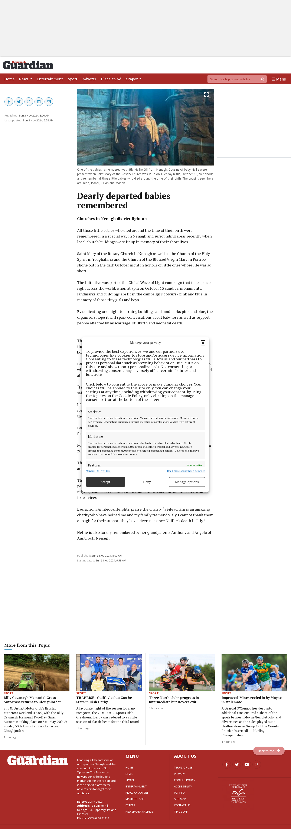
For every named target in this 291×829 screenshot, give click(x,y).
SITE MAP (180, 799)
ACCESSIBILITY (183, 786)
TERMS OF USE (183, 767)
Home (10, 78)
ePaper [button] (131, 78)
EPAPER (130, 805)
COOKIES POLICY (184, 780)
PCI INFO (179, 792)
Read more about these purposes (186, 470)
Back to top (266, 751)
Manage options (187, 482)
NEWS (129, 774)
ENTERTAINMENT (136, 786)
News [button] (24, 78)
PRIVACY (179, 774)
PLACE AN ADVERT (136, 792)
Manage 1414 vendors (98, 470)
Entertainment (51, 78)
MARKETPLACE (134, 799)
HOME (129, 767)
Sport (73, 78)
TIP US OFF (180, 811)
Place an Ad (112, 78)
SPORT (129, 780)
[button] (203, 343)
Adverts (90, 78)
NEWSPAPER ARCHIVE (139, 811)
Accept (105, 482)
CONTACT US (182, 805)
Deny (147, 482)
